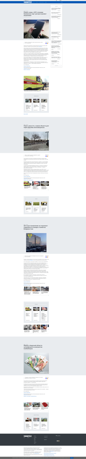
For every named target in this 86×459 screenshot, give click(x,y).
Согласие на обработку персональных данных (49, 455)
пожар (29, 285)
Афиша (46, 2)
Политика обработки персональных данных (49, 454)
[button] (48, 141)
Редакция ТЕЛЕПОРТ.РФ (27, 176)
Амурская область (41, 2)
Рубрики (37, 2)
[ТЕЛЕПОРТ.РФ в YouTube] (62, 0)
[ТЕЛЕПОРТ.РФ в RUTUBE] (61, 0)
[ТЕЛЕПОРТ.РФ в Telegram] (57, 0)
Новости (34, 2)
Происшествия (26, 285)
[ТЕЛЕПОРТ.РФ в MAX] (56, 0)
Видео (34, 438)
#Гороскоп (59, 10)
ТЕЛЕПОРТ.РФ (25, 68)
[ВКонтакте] (46, 43)
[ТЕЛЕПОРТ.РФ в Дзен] (60, 0)
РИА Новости (40, 46)
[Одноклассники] (47, 43)
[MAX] (45, 43)
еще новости (56, 65)
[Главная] (28, 2)
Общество (25, 69)
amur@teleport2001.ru (51, 451)
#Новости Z (27, 211)
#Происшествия (28, 320)
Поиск (34, 443)
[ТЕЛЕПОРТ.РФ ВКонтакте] (58, 0)
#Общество (35, 211)
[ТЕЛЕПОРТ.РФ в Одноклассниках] (59, 0)
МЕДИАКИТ (45, 439)
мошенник (28, 69)
